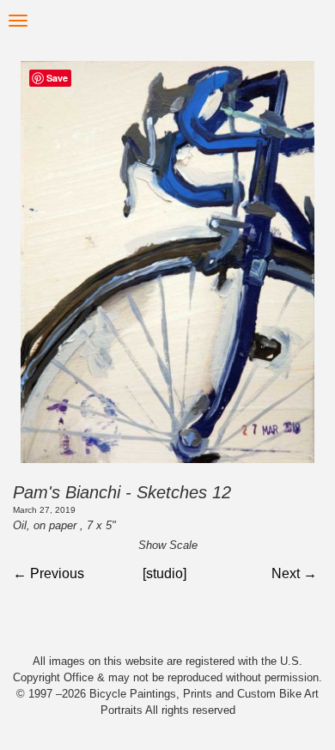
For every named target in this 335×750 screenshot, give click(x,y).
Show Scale (168, 545)
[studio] (164, 573)
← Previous (48, 573)
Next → (294, 573)
